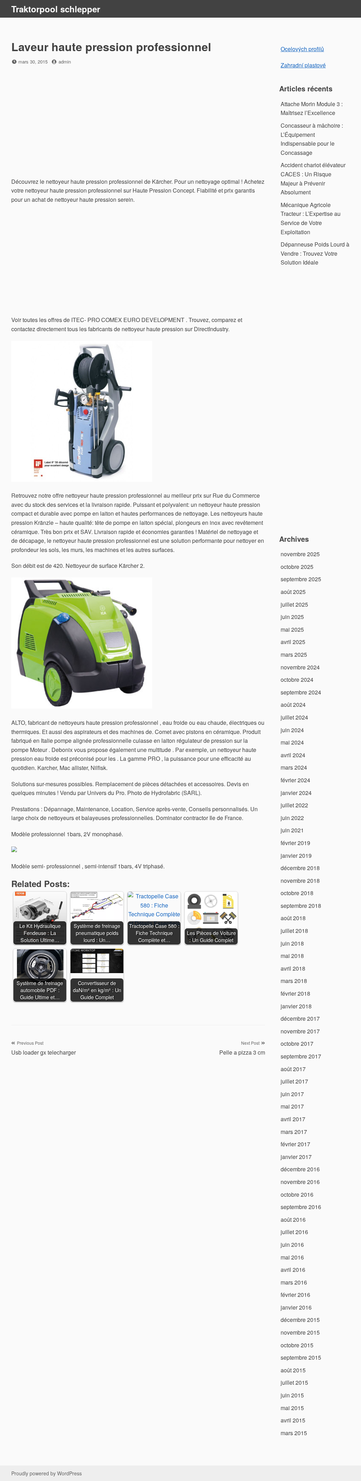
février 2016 (295, 1295)
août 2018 (293, 918)
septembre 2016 (301, 1207)
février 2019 (295, 843)
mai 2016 (292, 1257)
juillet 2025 (294, 604)
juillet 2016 (294, 1232)
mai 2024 (292, 742)
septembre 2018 (301, 906)
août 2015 (293, 1370)
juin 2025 (292, 617)
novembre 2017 (300, 1031)
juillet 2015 (294, 1382)
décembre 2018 (300, 868)
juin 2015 (292, 1395)
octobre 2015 (297, 1345)
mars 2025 (294, 654)
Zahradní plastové (303, 65)
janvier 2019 (296, 855)
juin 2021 (292, 830)
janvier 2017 (296, 1157)
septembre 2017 (301, 1056)
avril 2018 (293, 968)
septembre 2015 (301, 1357)
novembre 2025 (300, 554)
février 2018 (295, 993)
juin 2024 (292, 730)
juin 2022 (292, 818)
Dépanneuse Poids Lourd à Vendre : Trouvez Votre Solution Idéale (315, 253)
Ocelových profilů (302, 49)
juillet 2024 (294, 717)
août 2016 (293, 1219)
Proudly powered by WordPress (46, 1473)
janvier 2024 (296, 793)
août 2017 (293, 1069)
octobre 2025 (297, 567)
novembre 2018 (300, 880)
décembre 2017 (300, 1018)
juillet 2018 (294, 931)
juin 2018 (292, 943)
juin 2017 (292, 1094)
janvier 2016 (296, 1307)
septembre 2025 (301, 579)
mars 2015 (294, 1433)
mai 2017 (292, 1106)
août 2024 (293, 704)
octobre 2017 (297, 1043)
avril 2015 (293, 1420)
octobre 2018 (297, 893)
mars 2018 (294, 981)
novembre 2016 (300, 1182)
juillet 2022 (294, 805)
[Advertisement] (138, 122)
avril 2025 (293, 642)
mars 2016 (294, 1282)
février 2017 (295, 1144)
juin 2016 (292, 1244)
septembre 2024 (301, 692)
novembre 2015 (300, 1332)
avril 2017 (293, 1119)
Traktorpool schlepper (55, 9)
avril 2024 (293, 755)
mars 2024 (294, 767)
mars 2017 (294, 1132)
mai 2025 (292, 629)
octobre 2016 (297, 1194)
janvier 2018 (296, 1006)
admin (65, 61)
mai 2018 (292, 956)
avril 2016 (293, 1269)
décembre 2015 (300, 1320)
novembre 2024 (300, 667)
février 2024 (295, 780)
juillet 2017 (294, 1081)
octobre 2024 (297, 679)
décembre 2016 (300, 1169)
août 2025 (293, 592)
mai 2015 (292, 1408)
